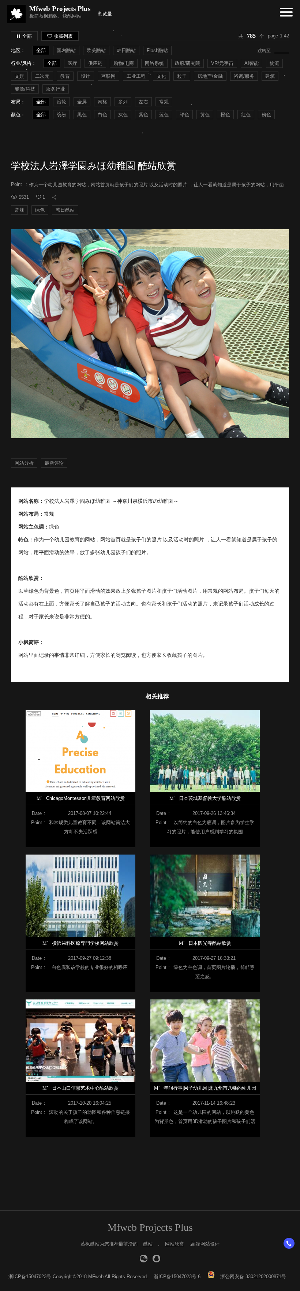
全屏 (82, 102)
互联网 (108, 76)
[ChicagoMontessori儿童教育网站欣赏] (80, 751)
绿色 (184, 114)
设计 (85, 76)
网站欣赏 (174, 1244)
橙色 (225, 114)
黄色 (205, 114)
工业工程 (136, 76)
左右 (143, 102)
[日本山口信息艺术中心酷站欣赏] (80, 1040)
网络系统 (154, 63)
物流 (274, 63)
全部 (27, 36)
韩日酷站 (126, 50)
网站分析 (24, 463)
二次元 (42, 76)
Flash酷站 (157, 50)
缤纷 (61, 114)
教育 (65, 76)
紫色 (143, 114)
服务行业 (55, 89)
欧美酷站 (96, 50)
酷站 (148, 1244)
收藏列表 (63, 36)
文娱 (19, 76)
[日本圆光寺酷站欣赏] (205, 896)
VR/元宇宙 (222, 63)
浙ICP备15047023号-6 (177, 1276)
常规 (164, 102)
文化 (161, 76)
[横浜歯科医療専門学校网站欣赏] (80, 896)
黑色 (82, 114)
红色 (246, 114)
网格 (102, 102)
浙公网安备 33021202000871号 (253, 1276)
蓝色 (164, 114)
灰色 (123, 114)
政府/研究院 (187, 63)
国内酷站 (66, 50)
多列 (123, 102)
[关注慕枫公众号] (143, 1258)
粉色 (266, 114)
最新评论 (54, 463)
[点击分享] (54, 197)
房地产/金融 (210, 76)
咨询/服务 (244, 76)
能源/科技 (25, 89)
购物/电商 (123, 63)
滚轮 (61, 102)
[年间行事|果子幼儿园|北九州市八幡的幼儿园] (205, 1040)
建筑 (270, 76)
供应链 (95, 63)
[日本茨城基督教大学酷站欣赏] (205, 751)
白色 (102, 114)
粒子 (182, 76)
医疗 (72, 63)
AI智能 (251, 63)
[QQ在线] (156, 1258)
